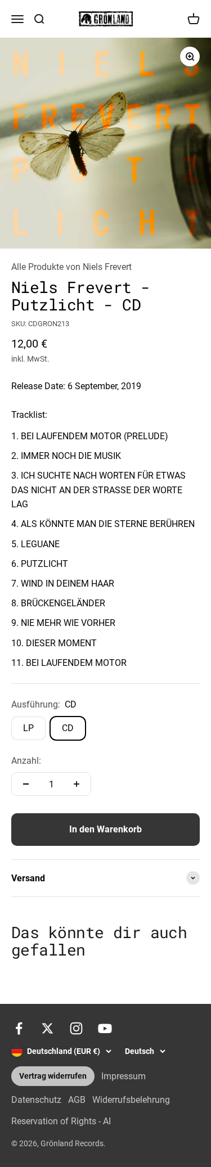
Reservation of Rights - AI (61, 1121)
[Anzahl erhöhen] (76, 784)
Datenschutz (36, 1099)
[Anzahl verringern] (26, 784)
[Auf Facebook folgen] (18, 1028)
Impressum (123, 1076)
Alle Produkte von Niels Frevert (71, 267)
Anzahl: (26, 760)
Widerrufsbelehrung (131, 1099)
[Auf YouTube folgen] (105, 1028)
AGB (77, 1099)
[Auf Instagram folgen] (76, 1028)
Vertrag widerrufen (53, 1076)
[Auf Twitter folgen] (47, 1028)
